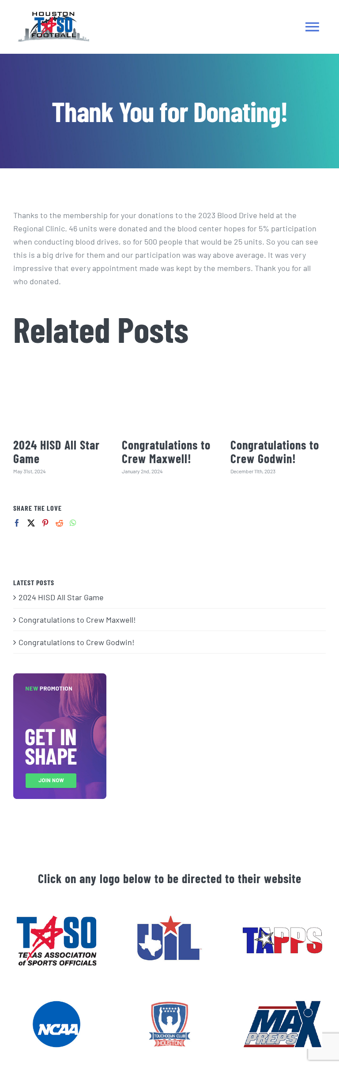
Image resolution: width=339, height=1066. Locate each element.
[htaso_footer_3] (282, 920)
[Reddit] (59, 523)
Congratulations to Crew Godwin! (274, 451)
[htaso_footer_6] (169, 1003)
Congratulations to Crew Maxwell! (166, 451)
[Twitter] (31, 523)
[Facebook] (17, 523)
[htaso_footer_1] (56, 920)
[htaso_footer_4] (56, 1003)
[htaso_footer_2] (169, 920)
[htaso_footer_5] (282, 1003)
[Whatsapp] (73, 523)
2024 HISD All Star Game (56, 451)
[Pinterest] (45, 523)
